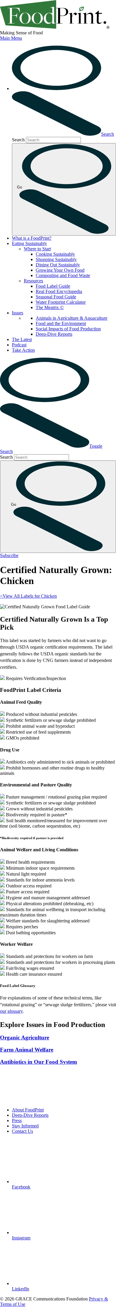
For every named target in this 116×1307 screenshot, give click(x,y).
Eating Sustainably (29, 243)
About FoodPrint (28, 1109)
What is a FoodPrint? (31, 238)
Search (18, 139)
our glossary (11, 1011)
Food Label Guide (53, 286)
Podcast (19, 344)
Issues (17, 312)
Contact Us (22, 1131)
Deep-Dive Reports (54, 334)
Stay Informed (25, 1125)
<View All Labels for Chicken (28, 596)
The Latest (22, 339)
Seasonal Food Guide (56, 296)
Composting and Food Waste (63, 275)
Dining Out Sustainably (58, 264)
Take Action (23, 350)
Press (17, 1120)
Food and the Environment (61, 323)
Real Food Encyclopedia (59, 291)
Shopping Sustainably (56, 259)
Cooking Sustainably (55, 254)
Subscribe (9, 555)
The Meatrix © (50, 307)
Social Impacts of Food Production (68, 328)
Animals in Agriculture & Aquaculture (71, 318)
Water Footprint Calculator (61, 302)
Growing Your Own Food (60, 270)
